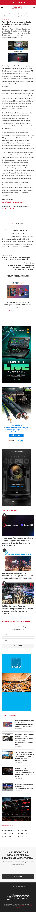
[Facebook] (11, 886)
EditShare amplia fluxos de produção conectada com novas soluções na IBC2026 (24, 724)
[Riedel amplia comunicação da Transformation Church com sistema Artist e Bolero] (7, 771)
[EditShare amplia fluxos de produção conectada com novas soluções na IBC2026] (18, 290)
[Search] (34, 7)
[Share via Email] (22, 223)
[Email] (24, 2)
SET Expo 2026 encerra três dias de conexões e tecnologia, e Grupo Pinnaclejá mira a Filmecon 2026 (24, 756)
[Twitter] (13, 2)
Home (3, 14)
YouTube (13, 209)
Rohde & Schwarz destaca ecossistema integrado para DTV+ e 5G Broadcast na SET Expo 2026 (17, 575)
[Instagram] (16, 2)
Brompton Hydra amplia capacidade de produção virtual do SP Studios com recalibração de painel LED (24, 739)
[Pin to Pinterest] (20, 223)
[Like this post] (14, 223)
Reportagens (13, 14)
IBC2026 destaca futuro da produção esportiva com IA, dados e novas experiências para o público (17, 609)
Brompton (6, 216)
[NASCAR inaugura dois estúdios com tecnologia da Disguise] (7, 787)
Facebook (5, 209)
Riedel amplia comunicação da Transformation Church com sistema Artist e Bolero (24, 772)
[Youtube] (21, 2)
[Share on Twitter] (18, 223)
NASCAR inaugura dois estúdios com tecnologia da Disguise (24, 786)
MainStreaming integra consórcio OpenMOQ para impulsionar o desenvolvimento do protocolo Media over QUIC (17, 541)
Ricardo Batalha (12, 37)
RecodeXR (15, 216)
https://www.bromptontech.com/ (13, 202)
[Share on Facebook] (16, 223)
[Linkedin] (19, 2)
